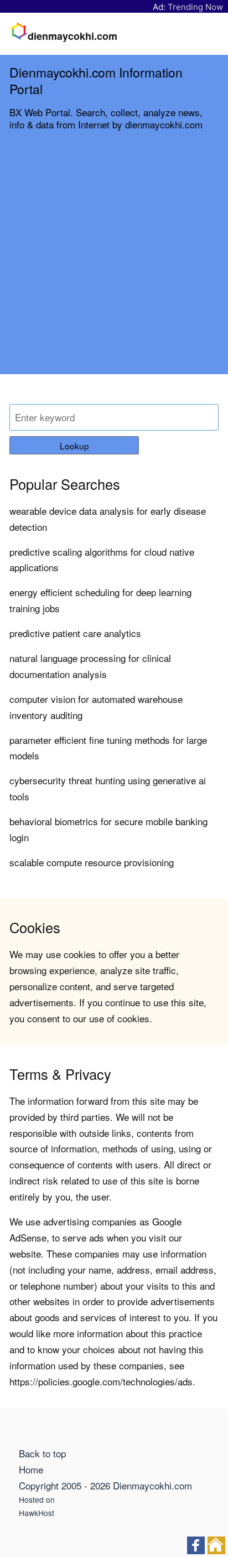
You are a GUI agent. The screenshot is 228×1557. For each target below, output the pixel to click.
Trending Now (195, 7)
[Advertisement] (114, 260)
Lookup (74, 445)
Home (31, 1469)
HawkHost (36, 1512)
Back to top (42, 1453)
